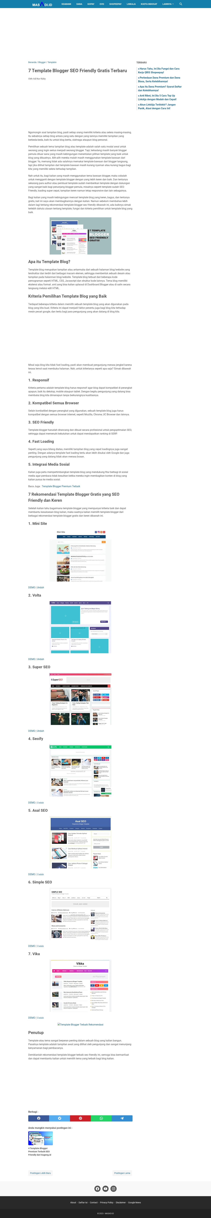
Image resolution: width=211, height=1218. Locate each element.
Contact (94, 1202)
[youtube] (105, 1189)
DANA (79, 4)
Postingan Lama (122, 1173)
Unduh (40, 587)
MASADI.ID (109, 1213)
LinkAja (131, 4)
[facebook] (38, 1118)
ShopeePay (115, 4)
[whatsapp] (101, 1118)
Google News (134, 1202)
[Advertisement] (105, 34)
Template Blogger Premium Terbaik (61, 486)
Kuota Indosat (149, 4)
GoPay (90, 4)
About (73, 1202)
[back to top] (205, 1211)
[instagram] (113, 1189)
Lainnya (166, 4)
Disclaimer (121, 1202)
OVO (102, 4)
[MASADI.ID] (42, 4)
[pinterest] (80, 1118)
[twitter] (59, 1118)
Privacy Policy (106, 1202)
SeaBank (66, 4)
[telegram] (122, 1118)
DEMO (31, 587)
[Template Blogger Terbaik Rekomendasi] (80, 1024)
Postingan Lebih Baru (40, 1173)
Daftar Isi (83, 1202)
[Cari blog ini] (181, 4)
